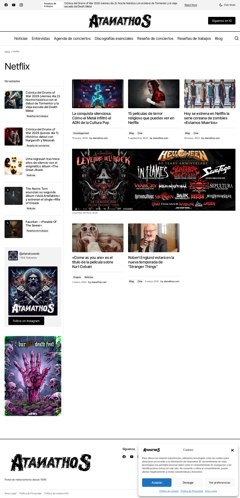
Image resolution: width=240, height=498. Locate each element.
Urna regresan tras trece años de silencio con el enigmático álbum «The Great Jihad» (42, 164)
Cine (140, 133)
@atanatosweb (29, 253)
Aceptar (157, 482)
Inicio (7, 51)
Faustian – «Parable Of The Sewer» (41, 223)
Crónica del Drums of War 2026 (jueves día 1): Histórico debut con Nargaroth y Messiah (42, 135)
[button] (232, 450)
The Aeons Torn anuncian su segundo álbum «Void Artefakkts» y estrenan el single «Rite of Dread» (43, 196)
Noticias (89, 277)
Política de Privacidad (192, 491)
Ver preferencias (219, 482)
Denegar (188, 482)
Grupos (77, 277)
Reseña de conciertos (38, 145)
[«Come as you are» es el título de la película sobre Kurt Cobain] (98, 237)
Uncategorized (81, 133)
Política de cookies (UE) (56, 493)
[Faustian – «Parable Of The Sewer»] (14, 229)
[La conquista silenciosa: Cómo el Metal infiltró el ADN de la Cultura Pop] (98, 93)
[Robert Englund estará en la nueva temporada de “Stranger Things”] (153, 237)
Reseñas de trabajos (50, 5)
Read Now (191, 4)
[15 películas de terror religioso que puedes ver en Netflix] (153, 93)
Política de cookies (169, 491)
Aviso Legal (211, 491)
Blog (131, 133)
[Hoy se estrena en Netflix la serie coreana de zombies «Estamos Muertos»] (209, 93)
